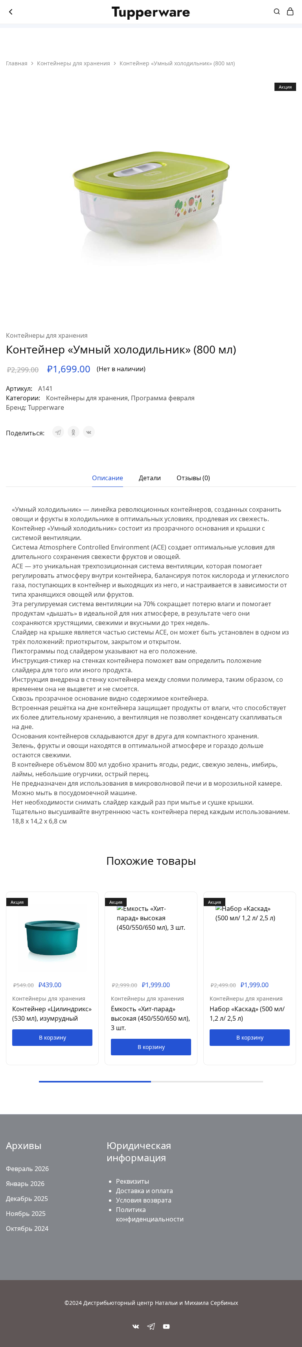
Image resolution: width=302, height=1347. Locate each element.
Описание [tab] (107, 478)
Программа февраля (163, 398)
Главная (17, 63)
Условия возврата (143, 1200)
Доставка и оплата (144, 1190)
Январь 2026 (25, 1183)
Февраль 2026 (27, 1168)
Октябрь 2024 (27, 1228)
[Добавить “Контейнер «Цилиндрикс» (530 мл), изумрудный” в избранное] (93, 913)
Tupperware (46, 407)
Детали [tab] (150, 478)
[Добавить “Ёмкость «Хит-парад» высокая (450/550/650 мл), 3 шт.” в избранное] (192, 913)
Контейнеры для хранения (73, 63)
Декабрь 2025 (27, 1198)
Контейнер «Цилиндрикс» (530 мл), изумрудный (52, 1014)
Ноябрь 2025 (26, 1213)
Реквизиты (132, 1181)
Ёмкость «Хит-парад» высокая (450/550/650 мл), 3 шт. (150, 1018)
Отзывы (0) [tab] (193, 478)
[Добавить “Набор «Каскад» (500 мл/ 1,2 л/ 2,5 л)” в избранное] (290, 913)
